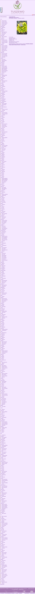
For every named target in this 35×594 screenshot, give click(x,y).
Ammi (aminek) (4, 519)
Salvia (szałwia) (4, 570)
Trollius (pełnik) (4, 387)
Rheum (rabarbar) (4, 566)
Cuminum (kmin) (4, 534)
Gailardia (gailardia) (4, 178)
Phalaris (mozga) (4, 504)
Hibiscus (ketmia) (4, 213)
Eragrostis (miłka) (4, 463)
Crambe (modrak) (4, 126)
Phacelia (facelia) (4, 298)
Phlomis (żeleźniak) (5, 299)
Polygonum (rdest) (4, 316)
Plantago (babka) (4, 311)
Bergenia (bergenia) (4, 70)
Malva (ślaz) (3, 265)
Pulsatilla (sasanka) (4, 329)
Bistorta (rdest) (4, 71)
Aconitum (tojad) (4, 24)
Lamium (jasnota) (4, 238)
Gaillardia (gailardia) (5, 179)
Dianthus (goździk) (4, 137)
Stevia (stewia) (4, 576)
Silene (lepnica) (4, 365)
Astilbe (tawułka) (4, 60)
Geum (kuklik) (4, 187)
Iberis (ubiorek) (4, 222)
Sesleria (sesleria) (4, 506)
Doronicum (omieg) (4, 145)
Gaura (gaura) (4, 181)
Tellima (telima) (4, 374)
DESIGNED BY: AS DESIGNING (29, 593)
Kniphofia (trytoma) (4, 236)
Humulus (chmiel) (4, 220)
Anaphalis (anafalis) (4, 42)
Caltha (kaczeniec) (4, 80)
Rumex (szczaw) (4, 569)
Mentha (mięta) (4, 553)
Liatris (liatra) (3, 248)
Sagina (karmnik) (4, 341)
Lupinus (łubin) (4, 256)
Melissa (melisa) (4, 552)
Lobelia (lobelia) (4, 255)
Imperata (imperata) (5, 480)
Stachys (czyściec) (4, 575)
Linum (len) (3, 254)
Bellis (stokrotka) (4, 69)
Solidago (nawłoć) (4, 366)
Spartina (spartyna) (4, 507)
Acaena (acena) (4, 20)
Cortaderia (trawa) (4, 455)
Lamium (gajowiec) (4, 237)
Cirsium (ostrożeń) (4, 112)
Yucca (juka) (3, 406)
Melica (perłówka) (4, 487)
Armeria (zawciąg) (4, 53)
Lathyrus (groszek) (4, 239)
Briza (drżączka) (4, 448)
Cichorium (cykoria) (5, 109)
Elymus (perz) (4, 458)
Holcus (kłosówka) (4, 479)
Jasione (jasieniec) (4, 228)
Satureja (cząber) (4, 574)
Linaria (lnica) (4, 253)
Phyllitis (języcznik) (4, 424)
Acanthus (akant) (4, 21)
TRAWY (1, 433)
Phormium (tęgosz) (4, 505)
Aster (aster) (3, 59)
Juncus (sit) (3, 481)
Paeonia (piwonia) (4, 280)
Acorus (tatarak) (4, 437)
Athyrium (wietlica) (4, 411)
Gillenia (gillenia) (4, 188)
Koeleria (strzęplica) (5, 482)
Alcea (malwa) (4, 33)
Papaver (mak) (4, 281)
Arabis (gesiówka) (4, 50)
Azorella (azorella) (4, 67)
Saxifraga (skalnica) (5, 350)
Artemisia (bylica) (4, 54)
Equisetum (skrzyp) (5, 462)
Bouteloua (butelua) (4, 445)
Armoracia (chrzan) (4, 524)
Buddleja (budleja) (4, 75)
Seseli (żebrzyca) (4, 362)
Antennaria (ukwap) (4, 46)
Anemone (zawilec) (4, 45)
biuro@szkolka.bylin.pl (31, 588)
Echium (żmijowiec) (5, 537)
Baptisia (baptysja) (4, 68)
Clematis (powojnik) (5, 113)
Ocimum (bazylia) (4, 557)
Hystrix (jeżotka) (4, 221)
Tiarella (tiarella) (4, 381)
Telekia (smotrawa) (4, 373)
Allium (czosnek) (4, 36)
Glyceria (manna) (4, 471)
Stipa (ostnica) (4, 513)
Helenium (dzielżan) (5, 194)
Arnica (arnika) (4, 525)
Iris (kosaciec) (4, 227)
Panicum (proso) (4, 500)
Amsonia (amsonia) (4, 41)
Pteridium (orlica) (4, 427)
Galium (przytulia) (4, 180)
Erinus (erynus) (4, 161)
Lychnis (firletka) (4, 257)
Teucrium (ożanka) (4, 375)
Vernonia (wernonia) (5, 395)
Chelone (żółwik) (4, 103)
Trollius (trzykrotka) (4, 388)
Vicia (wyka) (3, 400)
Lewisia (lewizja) (4, 247)
